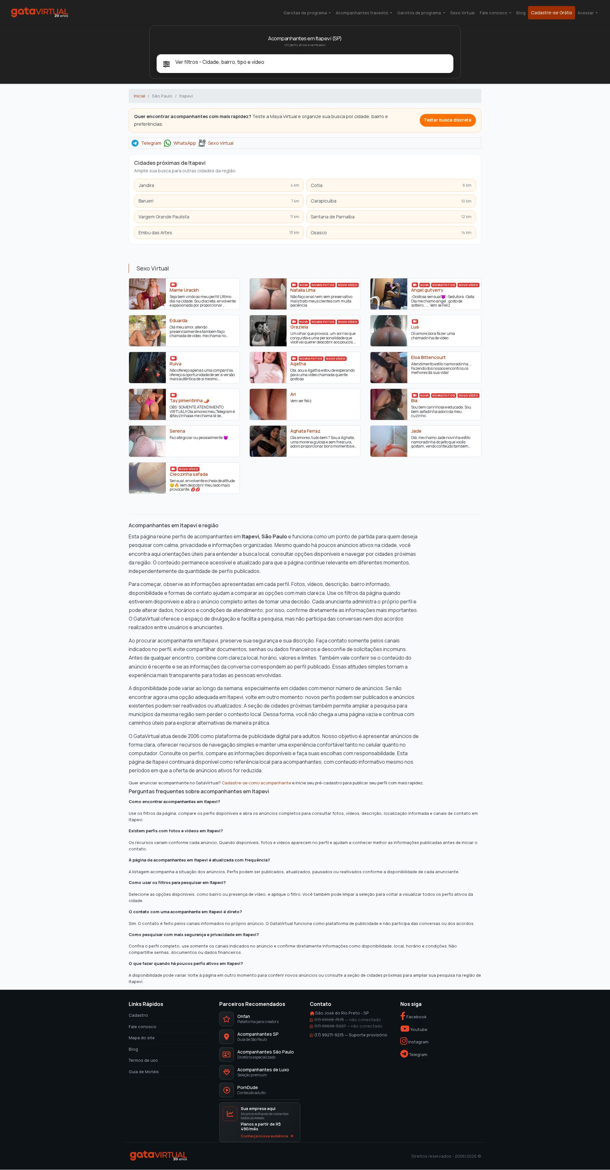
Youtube (418, 1029)
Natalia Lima (302, 290)
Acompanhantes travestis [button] (362, 13)
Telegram (151, 143)
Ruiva (175, 364)
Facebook (416, 1017)
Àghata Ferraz (305, 431)
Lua (415, 327)
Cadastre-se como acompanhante (256, 782)
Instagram (418, 1042)
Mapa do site (142, 1038)
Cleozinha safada (189, 474)
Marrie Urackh (184, 290)
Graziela (299, 327)
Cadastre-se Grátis (551, 13)
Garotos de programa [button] (419, 13)
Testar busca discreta (447, 120)
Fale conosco (142, 1026)
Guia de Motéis (144, 1071)
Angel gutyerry (427, 290)
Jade (416, 431)
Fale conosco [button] (494, 13)
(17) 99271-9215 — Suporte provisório (350, 1035)
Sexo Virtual (462, 13)
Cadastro (138, 1015)
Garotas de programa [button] (305, 13)
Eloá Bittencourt (428, 357)
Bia (414, 400)
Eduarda (178, 320)
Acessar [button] (586, 13)
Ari (293, 394)
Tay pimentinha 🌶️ (189, 400)
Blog (520, 13)
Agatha (298, 364)
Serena (177, 431)
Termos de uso (143, 1060)
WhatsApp (184, 143)
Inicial (139, 96)
